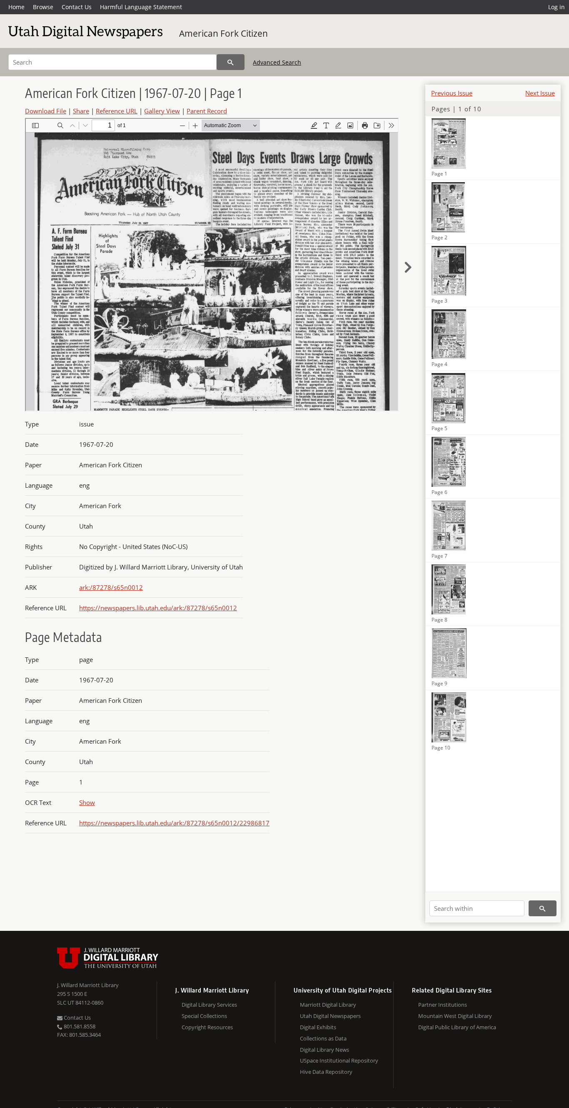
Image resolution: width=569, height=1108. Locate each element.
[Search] (231, 62)
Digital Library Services (209, 1004)
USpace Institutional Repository (339, 1060)
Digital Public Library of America (457, 1027)
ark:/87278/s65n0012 (111, 587)
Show (87, 802)
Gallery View (162, 111)
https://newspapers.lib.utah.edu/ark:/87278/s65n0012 (158, 608)
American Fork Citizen (223, 33)
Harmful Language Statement (141, 7)
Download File (45, 111)
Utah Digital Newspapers (330, 1016)
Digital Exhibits (318, 1027)
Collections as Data (323, 1038)
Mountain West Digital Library (455, 1016)
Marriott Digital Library (328, 1004)
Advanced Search (277, 62)
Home (16, 7)
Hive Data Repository (326, 1071)
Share (81, 111)
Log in (556, 7)
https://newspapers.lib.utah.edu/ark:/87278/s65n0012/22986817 (174, 823)
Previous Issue (451, 93)
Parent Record (207, 111)
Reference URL (116, 111)
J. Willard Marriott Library (88, 985)
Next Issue (540, 93)
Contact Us (77, 7)
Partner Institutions (442, 1004)
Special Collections (204, 1016)
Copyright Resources (207, 1027)
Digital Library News (324, 1049)
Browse (43, 7)
